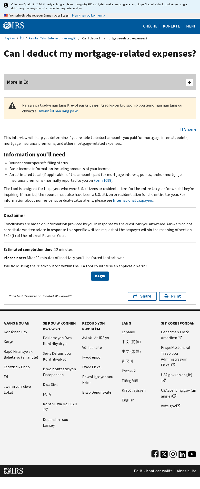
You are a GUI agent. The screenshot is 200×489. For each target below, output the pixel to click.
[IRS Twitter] (164, 453)
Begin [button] (100, 276)
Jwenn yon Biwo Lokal (17, 389)
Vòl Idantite (92, 347)
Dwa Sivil (50, 384)
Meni (190, 26)
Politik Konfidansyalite (153, 471)
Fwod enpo (91, 357)
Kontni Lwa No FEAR (60, 404)
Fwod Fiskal (92, 367)
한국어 (127, 361)
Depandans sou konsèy (55, 422)
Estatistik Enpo (17, 367)
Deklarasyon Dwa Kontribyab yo (57, 340)
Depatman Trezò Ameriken (175, 334)
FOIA (47, 394)
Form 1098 (102, 180)
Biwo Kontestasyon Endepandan (59, 371)
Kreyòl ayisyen (134, 390)
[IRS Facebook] (155, 453)
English (128, 400)
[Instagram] (173, 453)
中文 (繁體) (131, 351)
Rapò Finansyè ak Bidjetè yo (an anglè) (21, 354)
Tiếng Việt (130, 380)
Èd (22, 38)
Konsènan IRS (15, 332)
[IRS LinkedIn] (182, 453)
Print (176, 296)
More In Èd (18, 82)
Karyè (8, 341)
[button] (171, 26)
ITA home (188, 129)
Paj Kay (10, 38)
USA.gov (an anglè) (176, 374)
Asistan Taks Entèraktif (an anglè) (52, 38)
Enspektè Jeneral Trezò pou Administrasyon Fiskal (175, 356)
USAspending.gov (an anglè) (178, 393)
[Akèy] (13, 25)
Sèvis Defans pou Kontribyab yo (57, 356)
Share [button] (145, 296)
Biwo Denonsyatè (96, 392)
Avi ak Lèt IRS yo (95, 337)
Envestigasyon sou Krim (97, 379)
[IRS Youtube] (192, 453)
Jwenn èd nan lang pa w (58, 111)
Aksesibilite (186, 471)
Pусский (129, 370)
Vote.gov (168, 405)
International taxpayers (133, 200)
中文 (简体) (131, 341)
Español (128, 332)
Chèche (150, 26)
